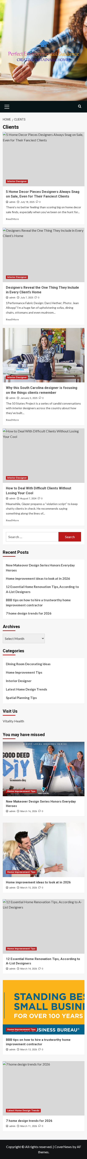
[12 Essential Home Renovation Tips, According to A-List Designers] (43, 926)
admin (12, 202)
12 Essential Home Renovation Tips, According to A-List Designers (42, 589)
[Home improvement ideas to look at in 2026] (43, 850)
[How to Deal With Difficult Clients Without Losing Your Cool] (43, 455)
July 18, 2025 (27, 202)
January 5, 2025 (28, 398)
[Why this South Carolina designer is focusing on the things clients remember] (43, 355)
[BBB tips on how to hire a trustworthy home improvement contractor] (43, 1007)
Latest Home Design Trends (26, 689)
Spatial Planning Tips (21, 698)
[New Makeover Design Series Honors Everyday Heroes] (43, 769)
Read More (12, 219)
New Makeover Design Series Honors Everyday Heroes (40, 567)
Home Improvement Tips (24, 672)
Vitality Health (13, 721)
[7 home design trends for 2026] (43, 1088)
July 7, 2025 (26, 297)
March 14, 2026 (28, 968)
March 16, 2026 (28, 811)
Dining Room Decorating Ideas (28, 664)
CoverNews (63, 1147)
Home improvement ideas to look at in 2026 (38, 578)
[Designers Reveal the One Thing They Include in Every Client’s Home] (43, 255)
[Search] (79, 106)
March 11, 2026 (28, 1126)
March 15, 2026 (28, 887)
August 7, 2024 (28, 498)
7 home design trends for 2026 (28, 613)
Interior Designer (17, 181)
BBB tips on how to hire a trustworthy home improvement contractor (38, 602)
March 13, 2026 (28, 1049)
